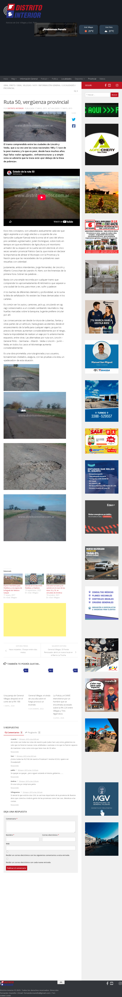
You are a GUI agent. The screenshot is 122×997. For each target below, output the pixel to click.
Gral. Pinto (9, 85)
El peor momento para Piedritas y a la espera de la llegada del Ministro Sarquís (13, 589)
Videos (102, 78)
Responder (15, 752)
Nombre (10, 835)
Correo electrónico (50, 835)
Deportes (79, 78)
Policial (44, 78)
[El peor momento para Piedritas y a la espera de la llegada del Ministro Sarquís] (13, 579)
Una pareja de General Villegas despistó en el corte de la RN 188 (14, 698)
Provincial (92, 78)
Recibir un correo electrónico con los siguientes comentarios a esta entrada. (38, 855)
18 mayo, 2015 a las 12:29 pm (28, 770)
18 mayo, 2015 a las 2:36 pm (29, 781)
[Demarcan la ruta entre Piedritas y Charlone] (34, 579)
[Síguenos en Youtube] (109, 85)
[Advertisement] (61, 58)
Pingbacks (34, 732)
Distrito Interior (15, 108)
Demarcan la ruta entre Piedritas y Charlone (33, 586)
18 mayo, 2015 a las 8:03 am (29, 739)
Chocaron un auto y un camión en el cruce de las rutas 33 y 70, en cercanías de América (55, 589)
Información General (29, 78)
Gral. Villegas (24, 85)
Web (8, 844)
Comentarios (14, 732)
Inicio (5, 78)
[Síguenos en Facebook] (105, 85)
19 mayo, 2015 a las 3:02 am (32, 792)
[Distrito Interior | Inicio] (23, 11)
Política (55, 78)
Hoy (13, 78)
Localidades (66, 78)
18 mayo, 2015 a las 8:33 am (26, 756)
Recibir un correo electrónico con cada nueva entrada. (28, 862)
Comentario (11, 819)
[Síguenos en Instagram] (117, 85)
